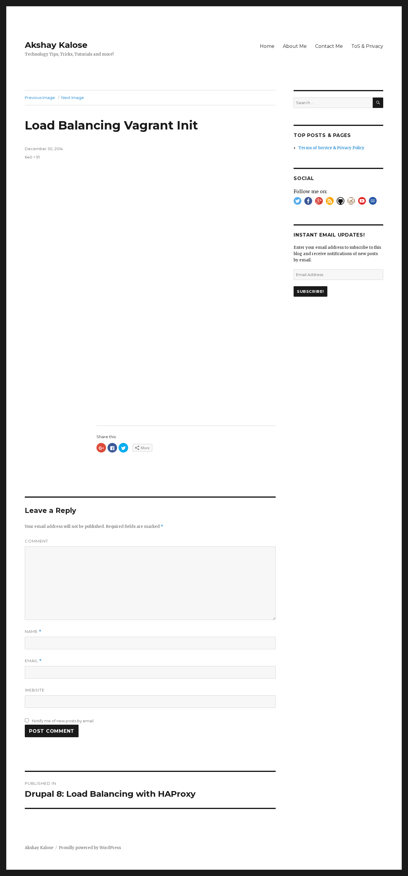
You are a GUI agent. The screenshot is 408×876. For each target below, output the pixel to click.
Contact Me (329, 46)
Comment (36, 541)
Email (33, 660)
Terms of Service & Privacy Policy (331, 147)
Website (35, 690)
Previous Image (40, 97)
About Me (295, 46)
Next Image (72, 97)
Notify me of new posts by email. (63, 720)
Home (267, 46)
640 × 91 (32, 157)
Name (33, 631)
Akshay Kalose (56, 45)
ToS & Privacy (367, 46)
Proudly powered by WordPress (90, 847)
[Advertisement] (187, 375)
